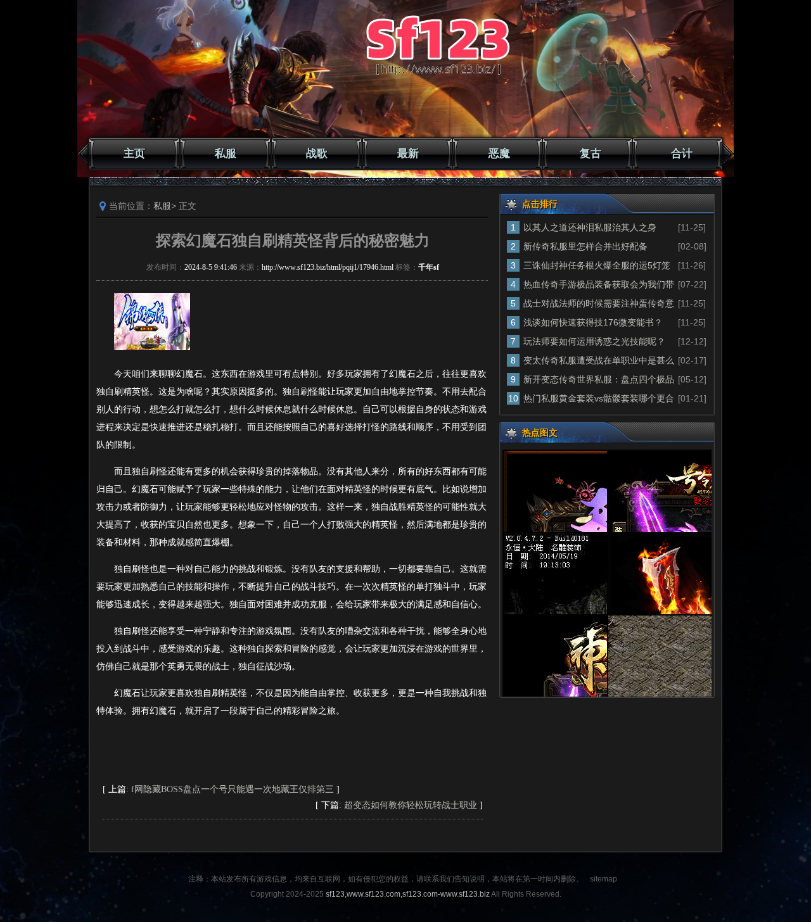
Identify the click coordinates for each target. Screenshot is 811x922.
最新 (408, 154)
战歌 (317, 154)
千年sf (428, 267)
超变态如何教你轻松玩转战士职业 (410, 805)
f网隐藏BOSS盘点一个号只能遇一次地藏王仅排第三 (232, 789)
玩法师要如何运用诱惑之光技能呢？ (594, 341)
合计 (682, 154)
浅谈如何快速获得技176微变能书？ (593, 322)
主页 (134, 154)
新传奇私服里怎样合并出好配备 (585, 246)
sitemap (603, 879)
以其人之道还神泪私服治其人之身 (589, 227)
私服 (225, 154)
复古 (590, 154)
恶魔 (499, 154)
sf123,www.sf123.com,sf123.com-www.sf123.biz (408, 894)
